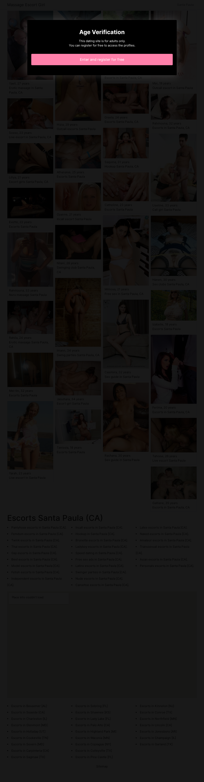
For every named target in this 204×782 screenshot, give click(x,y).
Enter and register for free (102, 59)
